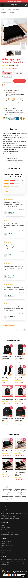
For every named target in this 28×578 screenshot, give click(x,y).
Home (2, 9)
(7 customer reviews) (14, 65)
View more (14, 428)
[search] (23, 5)
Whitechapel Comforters (7, 12)
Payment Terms (5, 543)
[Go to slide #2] (18, 53)
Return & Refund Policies (7, 545)
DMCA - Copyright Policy (7, 532)
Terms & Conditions (5, 527)
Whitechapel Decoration (12, 9)
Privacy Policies (5, 529)
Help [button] (25, 576)
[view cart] (26, 5)
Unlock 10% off (3, 571)
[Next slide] (25, 31)
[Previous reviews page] (17, 329)
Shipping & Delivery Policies (7, 541)
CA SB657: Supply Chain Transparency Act (11, 534)
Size (3, 71)
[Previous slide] (3, 31)
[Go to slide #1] (10, 53)
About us (3, 525)
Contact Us (3, 548)
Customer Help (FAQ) (6, 550)
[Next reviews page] (24, 329)
